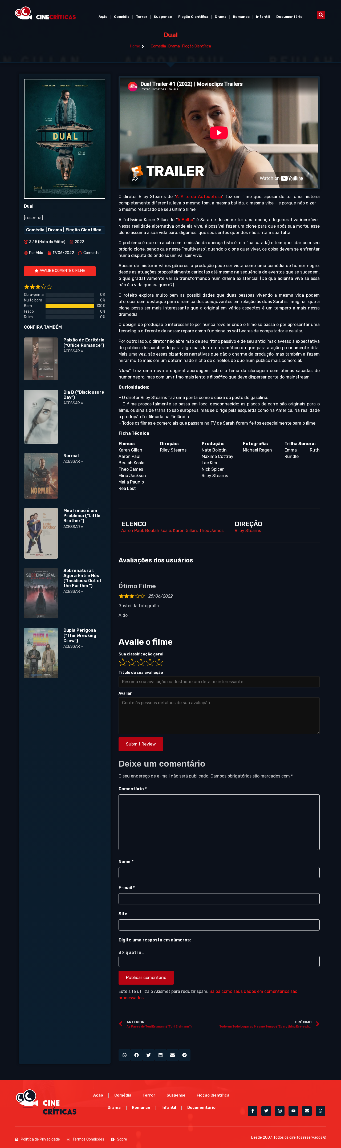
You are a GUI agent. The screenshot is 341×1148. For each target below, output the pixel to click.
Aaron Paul (132, 530)
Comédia (121, 17)
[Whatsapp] (320, 1111)
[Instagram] (280, 1111)
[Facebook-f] (252, 1111)
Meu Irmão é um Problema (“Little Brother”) (81, 515)
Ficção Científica (193, 17)
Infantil (263, 17)
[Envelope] (307, 1111)
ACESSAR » (73, 351)
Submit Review (141, 744)
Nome (126, 861)
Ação (103, 17)
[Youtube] (293, 1111)
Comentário (133, 788)
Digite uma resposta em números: (155, 939)
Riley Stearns (248, 530)
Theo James (211, 530)
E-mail (127, 887)
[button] (321, 15)
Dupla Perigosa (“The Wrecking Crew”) (79, 635)
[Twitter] (266, 1111)
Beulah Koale (158, 530)
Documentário (289, 17)
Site (123, 913)
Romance (241, 17)
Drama (220, 17)
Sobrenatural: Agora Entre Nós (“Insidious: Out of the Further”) (82, 578)
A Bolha (185, 219)
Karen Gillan (185, 530)
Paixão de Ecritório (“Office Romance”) (83, 342)
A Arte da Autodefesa (199, 196)
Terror (141, 17)
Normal (71, 455)
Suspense (163, 17)
